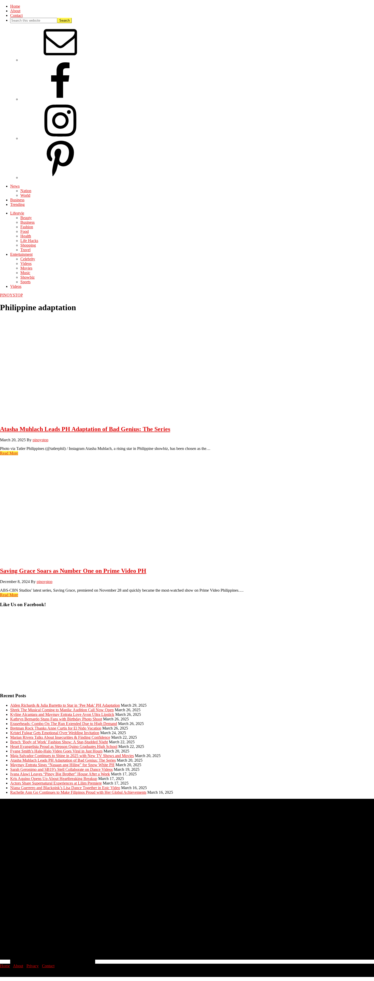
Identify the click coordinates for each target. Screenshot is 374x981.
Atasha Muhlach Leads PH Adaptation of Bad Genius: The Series (85, 429)
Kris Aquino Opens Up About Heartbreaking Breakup (53, 778)
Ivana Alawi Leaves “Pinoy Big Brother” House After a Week (60, 774)
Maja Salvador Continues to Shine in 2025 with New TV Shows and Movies (72, 755)
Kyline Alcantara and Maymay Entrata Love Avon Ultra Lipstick (62, 714)
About (18, 966)
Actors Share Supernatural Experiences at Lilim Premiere (56, 783)
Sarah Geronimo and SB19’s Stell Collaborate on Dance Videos (61, 769)
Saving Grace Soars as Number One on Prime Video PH (73, 570)
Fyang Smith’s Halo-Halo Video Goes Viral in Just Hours (56, 751)
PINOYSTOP (11, 295)
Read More (9, 453)
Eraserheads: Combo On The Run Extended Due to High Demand (63, 723)
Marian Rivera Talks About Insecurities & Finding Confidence (60, 737)
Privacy (32, 966)
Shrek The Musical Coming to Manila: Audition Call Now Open (62, 710)
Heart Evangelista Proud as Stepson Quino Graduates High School (63, 746)
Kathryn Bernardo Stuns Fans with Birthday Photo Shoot (56, 719)
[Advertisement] (152, 652)
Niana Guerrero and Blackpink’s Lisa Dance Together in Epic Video (65, 788)
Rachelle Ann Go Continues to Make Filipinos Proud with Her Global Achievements (78, 792)
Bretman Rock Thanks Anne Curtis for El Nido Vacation (55, 728)
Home (5, 966)
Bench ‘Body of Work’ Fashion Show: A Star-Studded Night (59, 742)
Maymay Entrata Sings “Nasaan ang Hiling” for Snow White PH (62, 765)
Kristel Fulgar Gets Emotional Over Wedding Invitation (54, 733)
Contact (48, 966)
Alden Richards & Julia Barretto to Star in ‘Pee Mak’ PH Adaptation (65, 705)
